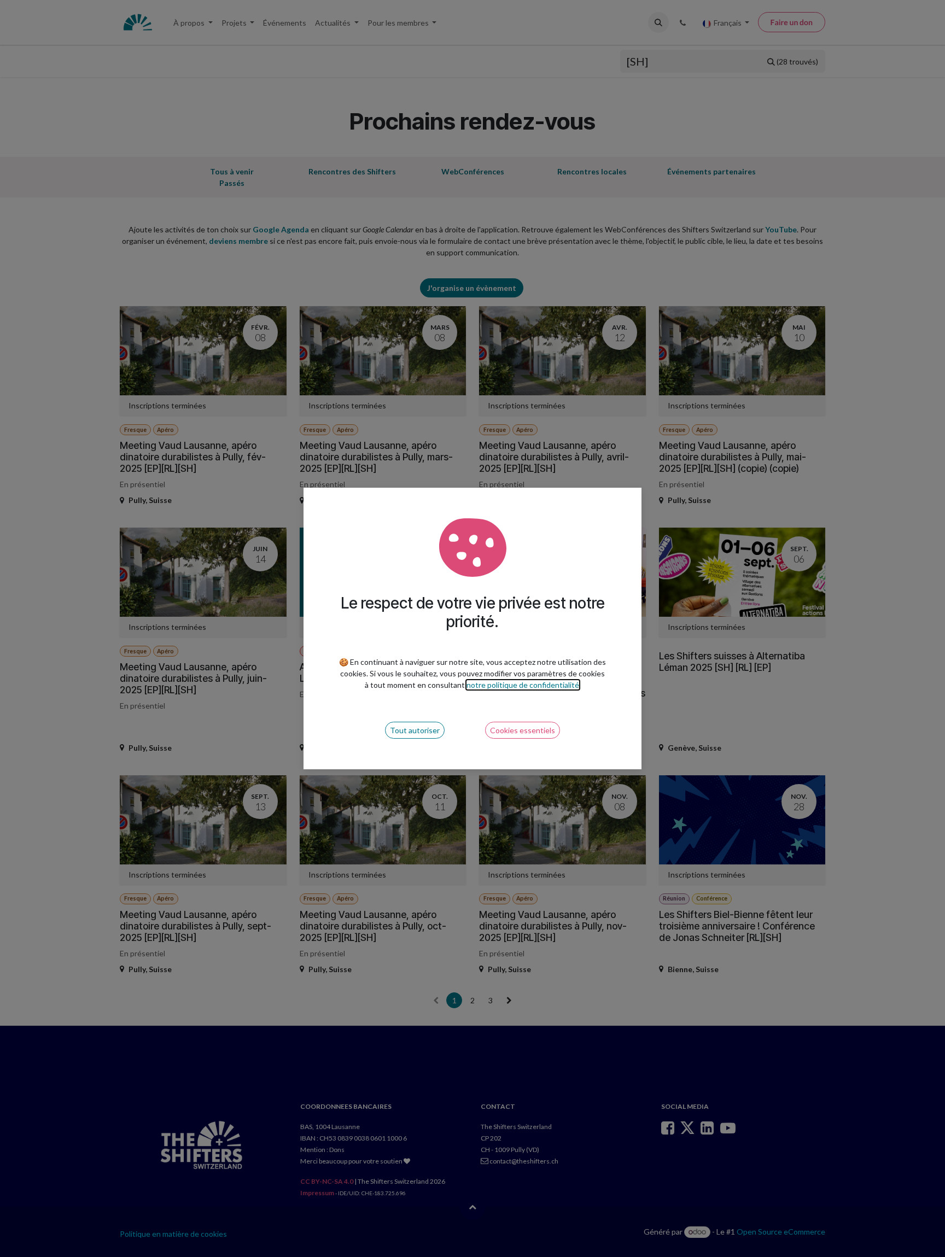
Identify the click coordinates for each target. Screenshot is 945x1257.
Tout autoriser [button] (415, 730)
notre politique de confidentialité (522, 684)
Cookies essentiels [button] (522, 730)
